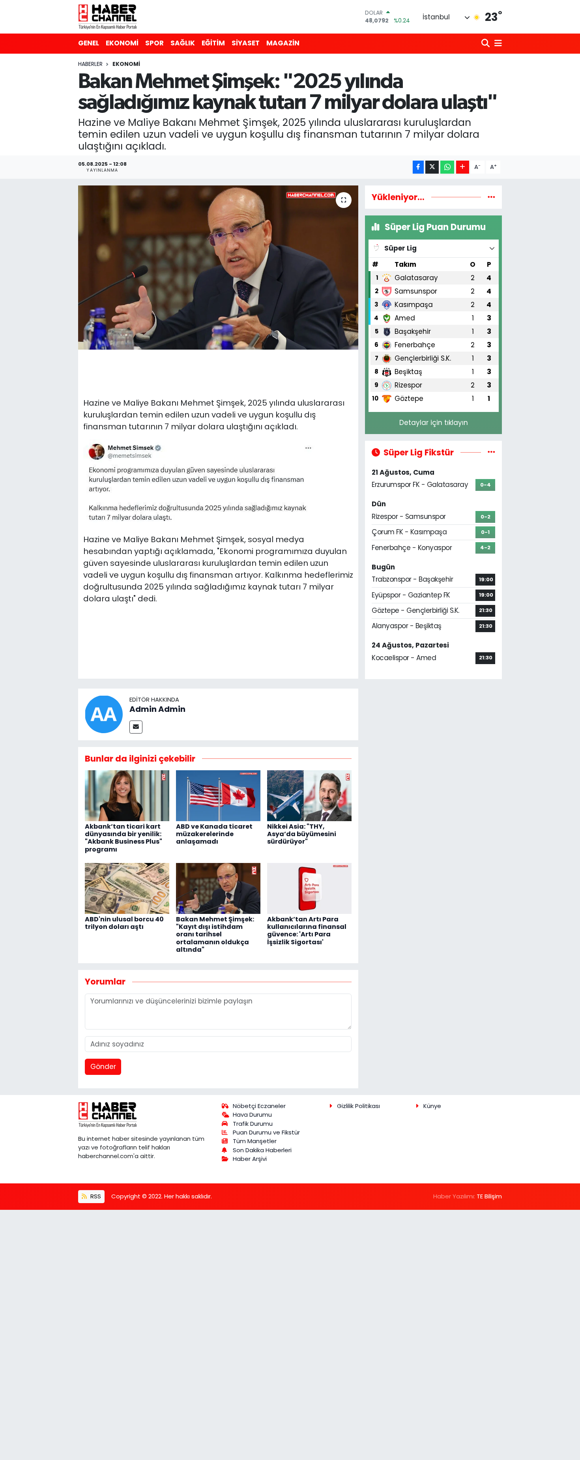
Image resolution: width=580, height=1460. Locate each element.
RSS (95, 1196)
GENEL (88, 43)
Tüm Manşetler (255, 1141)
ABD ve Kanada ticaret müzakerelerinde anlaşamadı (214, 834)
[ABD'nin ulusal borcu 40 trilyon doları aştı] (127, 888)
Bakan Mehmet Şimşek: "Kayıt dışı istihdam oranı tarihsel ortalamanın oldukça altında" (215, 934)
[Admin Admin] (104, 714)
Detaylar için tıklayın (433, 422)
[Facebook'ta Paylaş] (418, 167)
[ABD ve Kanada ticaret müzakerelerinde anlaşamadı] (218, 795)
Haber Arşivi (250, 1159)
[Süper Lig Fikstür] (491, 452)
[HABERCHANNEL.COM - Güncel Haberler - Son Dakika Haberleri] (107, 17)
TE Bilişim (489, 1196)
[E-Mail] (135, 727)
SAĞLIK (182, 43)
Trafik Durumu (253, 1123)
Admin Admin (157, 709)
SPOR (154, 43)
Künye (432, 1106)
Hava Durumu (252, 1114)
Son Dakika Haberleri (262, 1150)
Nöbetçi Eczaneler (259, 1106)
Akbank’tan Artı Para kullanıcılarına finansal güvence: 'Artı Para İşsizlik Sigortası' (306, 931)
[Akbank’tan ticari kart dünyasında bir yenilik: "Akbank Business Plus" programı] (127, 795)
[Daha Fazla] (462, 167)
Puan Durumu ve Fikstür (266, 1132)
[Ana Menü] (496, 43)
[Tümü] (491, 197)
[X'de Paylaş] (432, 167)
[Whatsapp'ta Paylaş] (447, 167)
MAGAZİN (282, 43)
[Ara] (486, 43)
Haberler (90, 64)
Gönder (103, 1066)
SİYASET (246, 43)
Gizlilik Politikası (358, 1106)
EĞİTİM (213, 43)
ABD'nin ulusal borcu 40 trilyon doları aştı (124, 923)
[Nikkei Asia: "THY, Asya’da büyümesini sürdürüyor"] (309, 795)
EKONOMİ (122, 43)
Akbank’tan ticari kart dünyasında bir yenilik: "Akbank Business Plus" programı (123, 838)
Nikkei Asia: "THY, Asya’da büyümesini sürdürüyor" (301, 834)
